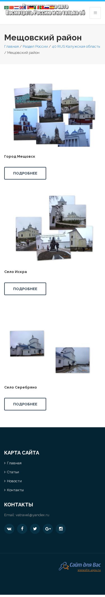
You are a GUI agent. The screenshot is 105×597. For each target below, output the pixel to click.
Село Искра (15, 272)
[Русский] (47, 7)
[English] (21, 7)
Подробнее (25, 173)
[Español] (52, 7)
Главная (11, 46)
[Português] (42, 7)
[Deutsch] (31, 7)
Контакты (15, 490)
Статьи (13, 472)
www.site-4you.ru (89, 569)
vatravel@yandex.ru (32, 515)
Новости (14, 481)
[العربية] (6, 7)
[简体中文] (11, 7)
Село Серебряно (20, 387)
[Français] (26, 7)
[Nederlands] (16, 7)
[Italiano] (36, 7)
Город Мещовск (19, 156)
